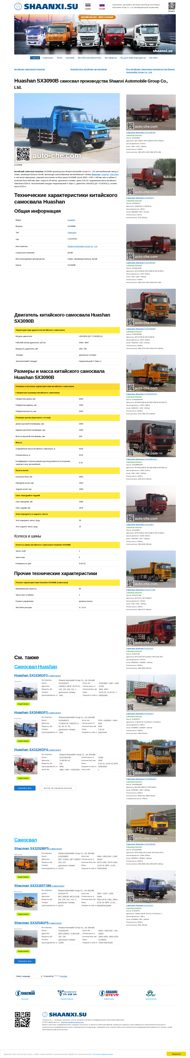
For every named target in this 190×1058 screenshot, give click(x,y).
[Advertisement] (43, 290)
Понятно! (176, 1053)
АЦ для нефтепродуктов (133, 58)
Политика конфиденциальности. (72, 1022)
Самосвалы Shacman (134, 135)
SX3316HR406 (140, 263)
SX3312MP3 (140, 525)
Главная (35, 58)
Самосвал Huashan (35, 666)
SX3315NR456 (140, 844)
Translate (63, 976)
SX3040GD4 (140, 198)
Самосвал (48, 58)
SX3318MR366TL (141, 459)
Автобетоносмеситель (89, 58)
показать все (24, 788)
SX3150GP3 (139, 905)
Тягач (59, 58)
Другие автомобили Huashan (58, 788)
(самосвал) (37, 675)
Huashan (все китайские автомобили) (88, 69)
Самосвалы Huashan (134, 908)
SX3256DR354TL (141, 394)
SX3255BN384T (141, 779)
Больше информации (103, 1054)
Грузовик (70, 58)
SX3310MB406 (140, 133)
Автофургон (111, 58)
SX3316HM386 (140, 329)
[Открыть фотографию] (67, 128)
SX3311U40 (139, 648)
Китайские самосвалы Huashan (29, 69)
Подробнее (23, 704)
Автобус (153, 58)
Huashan (71, 220)
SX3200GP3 (140, 714)
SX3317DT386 (140, 590)
